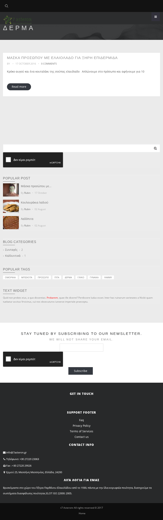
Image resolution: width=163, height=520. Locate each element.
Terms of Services (81, 431)
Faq (81, 420)
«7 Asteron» (66, 507)
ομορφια (10, 277)
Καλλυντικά (12, 256)
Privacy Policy (81, 426)
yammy (108, 277)
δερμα (68, 277)
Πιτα (56, 277)
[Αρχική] (17, 18)
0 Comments (49, 63)
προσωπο (43, 277)
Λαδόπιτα (27, 219)
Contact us (82, 437)
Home (82, 513)
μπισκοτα (26, 277)
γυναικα (94, 277)
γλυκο (81, 277)
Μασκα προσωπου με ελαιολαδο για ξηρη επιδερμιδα (62, 58)
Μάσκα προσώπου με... (36, 186)
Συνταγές (11, 250)
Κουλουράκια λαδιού (34, 202)
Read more (19, 86)
